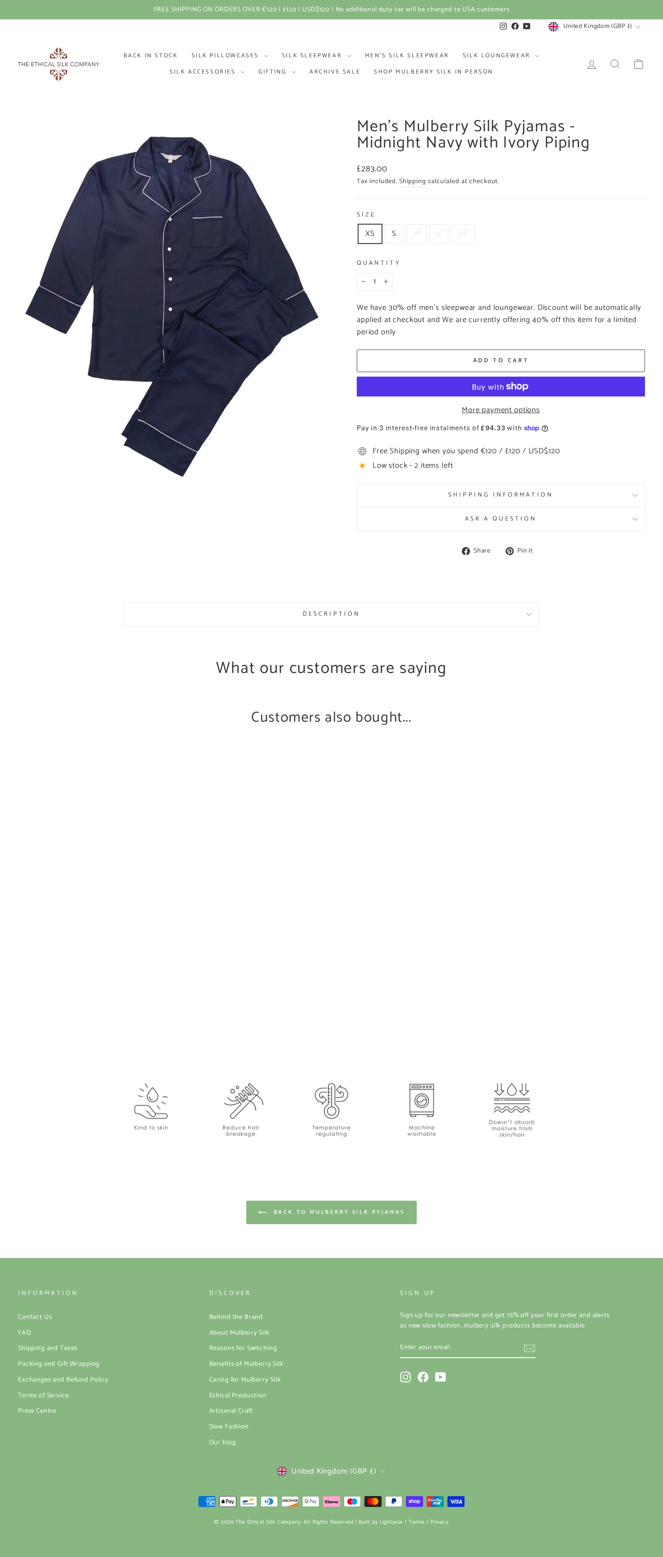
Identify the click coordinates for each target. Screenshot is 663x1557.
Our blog (222, 1442)
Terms (417, 1522)
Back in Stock (151, 55)
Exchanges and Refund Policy (63, 1379)
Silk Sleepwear (313, 55)
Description (331, 614)
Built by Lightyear (381, 1522)
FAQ (24, 1332)
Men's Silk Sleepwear (407, 55)
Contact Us (35, 1317)
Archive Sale (334, 72)
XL (463, 233)
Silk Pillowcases (227, 55)
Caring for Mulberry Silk (245, 1379)
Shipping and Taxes (48, 1348)
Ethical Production (238, 1395)
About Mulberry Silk (239, 1332)
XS (370, 233)
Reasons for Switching (243, 1348)
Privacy (439, 1522)
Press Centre (37, 1410)
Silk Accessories (204, 72)
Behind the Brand (236, 1317)
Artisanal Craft (231, 1410)
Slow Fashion (229, 1426)
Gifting (273, 72)
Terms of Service (43, 1395)
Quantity (379, 263)
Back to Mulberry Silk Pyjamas (338, 1212)
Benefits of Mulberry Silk (246, 1364)
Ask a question (501, 519)
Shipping (412, 181)
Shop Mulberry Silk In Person (433, 72)
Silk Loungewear (498, 55)
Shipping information (500, 495)
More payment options (501, 410)
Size (366, 215)
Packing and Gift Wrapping (59, 1364)
